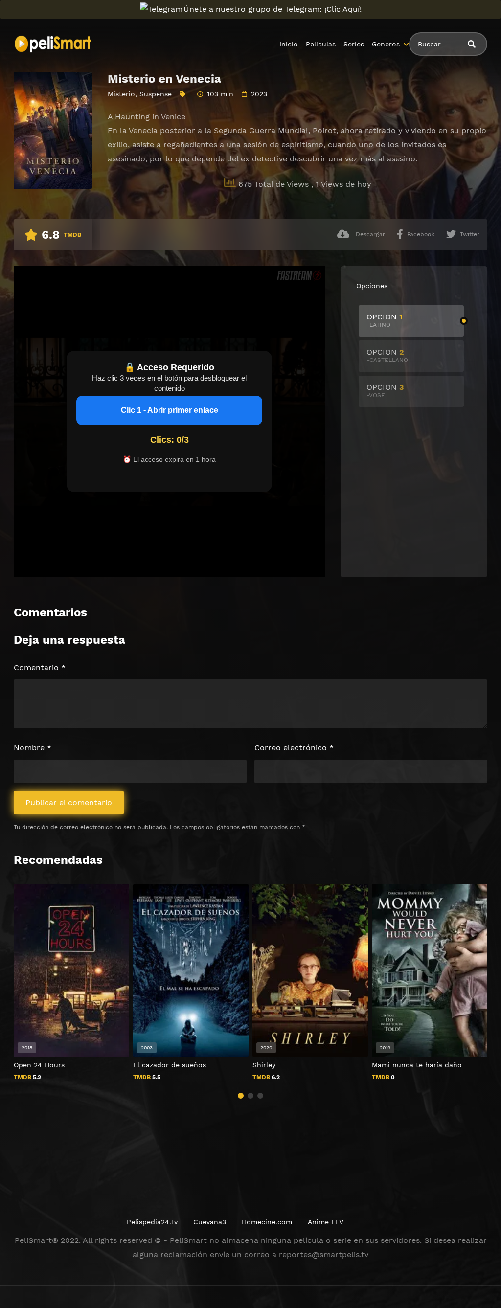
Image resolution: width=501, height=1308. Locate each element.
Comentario (40, 667)
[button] (241, 1096)
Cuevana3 (209, 1222)
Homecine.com (267, 1222)
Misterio (121, 94)
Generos (386, 44)
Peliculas (321, 44)
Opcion (384, 320)
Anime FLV (325, 1222)
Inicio (288, 44)
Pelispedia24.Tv (152, 1222)
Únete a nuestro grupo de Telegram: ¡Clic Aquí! (272, 9)
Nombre (32, 747)
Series (353, 44)
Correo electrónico (294, 747)
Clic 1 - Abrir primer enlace (169, 410)
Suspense (155, 94)
